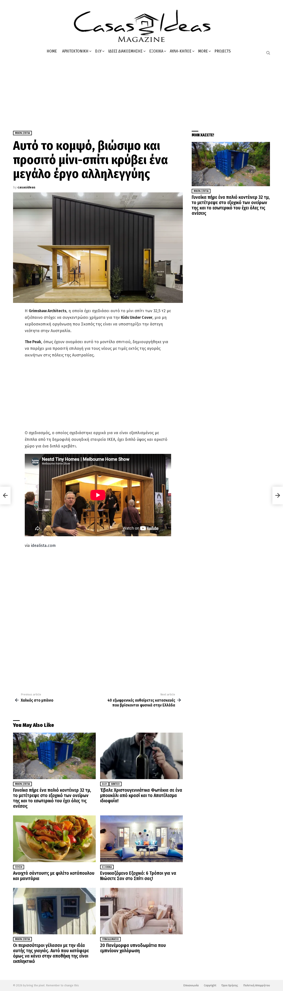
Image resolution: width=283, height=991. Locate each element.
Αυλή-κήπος (180, 51)
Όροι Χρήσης (229, 985)
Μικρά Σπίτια (22, 784)
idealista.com (43, 545)
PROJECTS (222, 51)
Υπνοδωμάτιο (110, 939)
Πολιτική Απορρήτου (256, 985)
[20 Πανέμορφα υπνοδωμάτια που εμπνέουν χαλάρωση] (141, 911)
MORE (203, 51)
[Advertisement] (141, 91)
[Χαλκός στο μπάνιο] (5, 495)
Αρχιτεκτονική (75, 51)
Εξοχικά (156, 51)
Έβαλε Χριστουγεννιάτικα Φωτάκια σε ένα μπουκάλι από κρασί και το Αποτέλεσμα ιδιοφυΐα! (141, 795)
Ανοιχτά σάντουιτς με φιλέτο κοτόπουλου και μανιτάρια (53, 875)
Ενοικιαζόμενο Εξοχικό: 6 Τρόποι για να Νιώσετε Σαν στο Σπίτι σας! (138, 875)
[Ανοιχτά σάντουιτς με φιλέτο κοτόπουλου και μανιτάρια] (54, 838)
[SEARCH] (268, 52)
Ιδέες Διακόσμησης (125, 51)
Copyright (210, 985)
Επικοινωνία (191, 985)
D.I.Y (98, 51)
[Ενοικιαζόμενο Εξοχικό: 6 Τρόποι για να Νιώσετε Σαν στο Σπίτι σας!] (141, 838)
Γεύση (18, 867)
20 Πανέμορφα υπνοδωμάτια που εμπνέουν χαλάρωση (133, 948)
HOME (52, 51)
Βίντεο (115, 784)
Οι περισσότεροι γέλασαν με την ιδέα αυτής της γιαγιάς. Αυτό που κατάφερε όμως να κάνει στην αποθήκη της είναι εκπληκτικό (51, 953)
